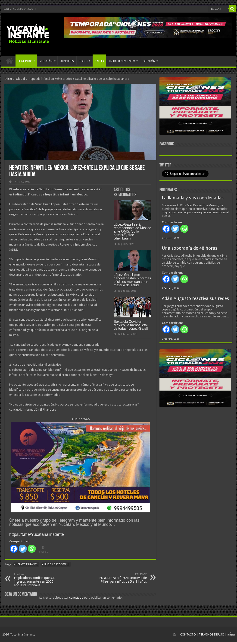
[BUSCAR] (232, 8)
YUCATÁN (46, 61)
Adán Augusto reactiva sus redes (195, 298)
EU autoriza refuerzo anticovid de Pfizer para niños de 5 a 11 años (123, 578)
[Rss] (174, 634)
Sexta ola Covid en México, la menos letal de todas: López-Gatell (131, 324)
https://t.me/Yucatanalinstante (36, 534)
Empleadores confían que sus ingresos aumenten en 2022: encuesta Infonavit (34, 580)
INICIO (9, 60)
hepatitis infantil (27, 564)
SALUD (99, 61)
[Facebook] (14, 549)
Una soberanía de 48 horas (189, 248)
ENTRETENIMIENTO (122, 61)
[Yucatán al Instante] (28, 33)
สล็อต (231, 634)
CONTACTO (188, 634)
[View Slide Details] (195, 107)
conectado (76, 597)
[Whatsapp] (32, 549)
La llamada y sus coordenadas (193, 198)
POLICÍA (84, 61)
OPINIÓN (149, 61)
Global (20, 78)
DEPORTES (67, 61)
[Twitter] (23, 549)
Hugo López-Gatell (56, 564)
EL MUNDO (25, 61)
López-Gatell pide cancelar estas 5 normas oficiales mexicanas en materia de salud (132, 280)
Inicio (8, 78)
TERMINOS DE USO (211, 634)
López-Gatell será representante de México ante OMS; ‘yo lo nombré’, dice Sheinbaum (132, 231)
